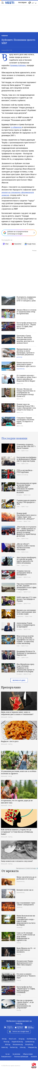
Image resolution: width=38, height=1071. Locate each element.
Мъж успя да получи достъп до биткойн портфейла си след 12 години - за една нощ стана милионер (25, 639)
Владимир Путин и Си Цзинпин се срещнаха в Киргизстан (26, 653)
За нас (7, 1054)
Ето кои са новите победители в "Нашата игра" (26, 976)
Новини (5, 36)
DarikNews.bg (31, 1039)
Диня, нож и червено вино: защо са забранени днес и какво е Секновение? (17, 713)
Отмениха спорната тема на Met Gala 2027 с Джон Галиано (26, 446)
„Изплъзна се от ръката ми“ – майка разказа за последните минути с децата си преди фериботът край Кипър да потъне (26, 531)
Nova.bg (6, 1042)
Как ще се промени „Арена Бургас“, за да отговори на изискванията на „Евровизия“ (25, 1004)
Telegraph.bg (32, 1047)
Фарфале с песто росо (9, 741)
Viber (7, 244)
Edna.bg (22, 1047)
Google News (31, 244)
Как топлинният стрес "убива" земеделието (26, 904)
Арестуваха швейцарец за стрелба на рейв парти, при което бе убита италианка (26, 560)
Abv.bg (4, 1039)
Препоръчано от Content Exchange (26, 868)
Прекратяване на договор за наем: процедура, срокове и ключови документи (25, 352)
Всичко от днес (19, 680)
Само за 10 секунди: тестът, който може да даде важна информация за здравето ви (26, 936)
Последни (22, 2)
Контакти (34, 1057)
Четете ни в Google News (20, 1031)
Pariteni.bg (13, 1047)
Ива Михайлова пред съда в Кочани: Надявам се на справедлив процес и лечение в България (25, 668)
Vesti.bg (9, 3)
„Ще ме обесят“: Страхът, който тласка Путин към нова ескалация (26, 547)
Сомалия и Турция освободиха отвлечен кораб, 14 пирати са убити (25, 420)
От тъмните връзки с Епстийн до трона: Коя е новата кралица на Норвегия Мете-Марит (26, 378)
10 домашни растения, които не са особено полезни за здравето (18, 772)
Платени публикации (21, 1057)
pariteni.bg (19, 357)
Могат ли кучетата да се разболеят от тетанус (26, 878)
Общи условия (28, 1054)
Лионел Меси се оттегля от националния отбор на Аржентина (26, 312)
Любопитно (20, 616)
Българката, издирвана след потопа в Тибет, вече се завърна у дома (26, 299)
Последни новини (14, 438)
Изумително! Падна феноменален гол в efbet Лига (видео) (25, 963)
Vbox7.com (12, 1039)
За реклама (16, 1054)
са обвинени (16, 127)
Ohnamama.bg (18, 1044)
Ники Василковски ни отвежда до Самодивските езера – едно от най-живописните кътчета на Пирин (26, 920)
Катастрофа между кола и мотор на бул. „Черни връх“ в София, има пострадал (26, 325)
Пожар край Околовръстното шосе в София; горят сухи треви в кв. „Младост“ (26, 516)
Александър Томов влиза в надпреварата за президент (26, 625)
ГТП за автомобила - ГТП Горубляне (25, 471)
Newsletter (17, 244)
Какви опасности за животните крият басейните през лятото (26, 364)
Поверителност (6, 1057)
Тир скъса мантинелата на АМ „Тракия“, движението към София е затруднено (26, 586)
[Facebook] (19, 1059)
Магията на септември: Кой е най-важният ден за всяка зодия (26, 612)
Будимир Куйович (18, 65)
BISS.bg (7, 1044)
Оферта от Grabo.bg (22, 474)
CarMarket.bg (29, 1042)
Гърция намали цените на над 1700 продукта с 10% (26, 502)
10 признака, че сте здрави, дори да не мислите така (17, 801)
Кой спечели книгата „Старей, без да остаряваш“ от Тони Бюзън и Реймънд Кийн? (17, 832)
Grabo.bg (4, 1047)
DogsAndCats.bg (17, 1042)
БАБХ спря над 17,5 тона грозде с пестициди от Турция (26, 599)
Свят (18, 450)
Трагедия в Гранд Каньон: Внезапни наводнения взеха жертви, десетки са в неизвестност (25, 339)
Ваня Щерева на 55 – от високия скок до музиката (26, 950)
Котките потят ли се (25, 890)
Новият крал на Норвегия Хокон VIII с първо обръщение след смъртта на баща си (26, 407)
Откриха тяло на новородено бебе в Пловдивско (24, 573)
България (19, 495)
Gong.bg (21, 1039)
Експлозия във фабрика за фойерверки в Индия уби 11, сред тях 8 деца (26, 459)
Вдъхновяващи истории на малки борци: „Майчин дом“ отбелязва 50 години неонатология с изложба (26, 487)
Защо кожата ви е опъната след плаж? (17, 861)
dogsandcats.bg (20, 368)
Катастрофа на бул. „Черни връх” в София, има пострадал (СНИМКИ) (26, 989)
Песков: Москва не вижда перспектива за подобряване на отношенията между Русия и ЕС (26, 392)
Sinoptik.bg (29, 1044)
